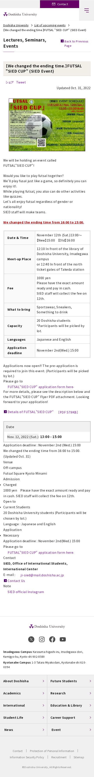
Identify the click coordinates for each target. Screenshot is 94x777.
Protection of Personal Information (52, 751)
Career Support (62, 717)
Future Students (63, 681)
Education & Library (66, 705)
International (14, 705)
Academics (12, 693)
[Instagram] (42, 639)
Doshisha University (16, 25)
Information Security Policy (27, 757)
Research (58, 693)
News (8, 729)
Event (56, 729)
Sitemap (79, 757)
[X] (31, 639)
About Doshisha (16, 681)
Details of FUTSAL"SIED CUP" (43, 412)
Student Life (13, 717)
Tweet (21, 82)
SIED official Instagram (26, 592)
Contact (18, 751)
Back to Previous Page (76, 43)
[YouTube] (63, 639)
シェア (9, 82)
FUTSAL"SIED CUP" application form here (40, 387)
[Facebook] (52, 639)
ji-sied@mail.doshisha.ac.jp (42, 575)
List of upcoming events (50, 25)
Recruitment (58, 757)
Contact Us (16, 581)
